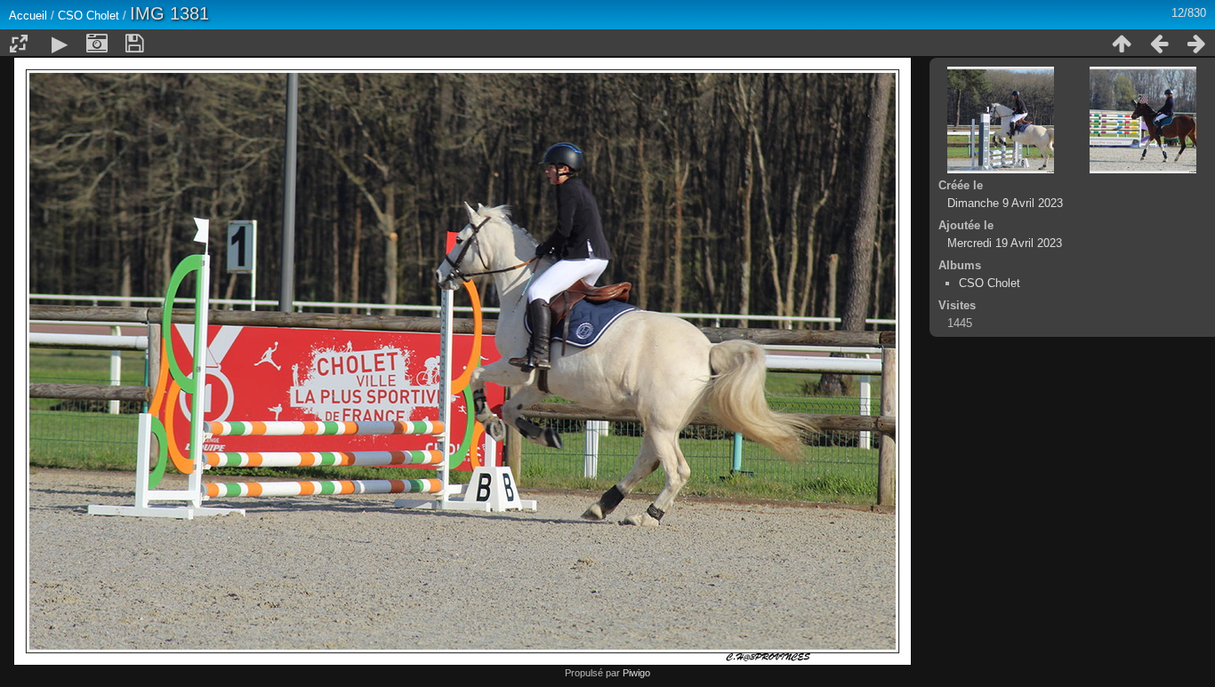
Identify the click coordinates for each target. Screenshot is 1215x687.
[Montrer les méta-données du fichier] (97, 43)
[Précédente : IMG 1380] (1159, 43)
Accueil (28, 15)
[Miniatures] (1121, 43)
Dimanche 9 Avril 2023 (1005, 203)
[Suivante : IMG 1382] (1196, 43)
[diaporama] (59, 43)
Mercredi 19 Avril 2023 (1004, 243)
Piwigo (636, 672)
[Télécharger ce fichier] (134, 43)
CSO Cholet (88, 15)
